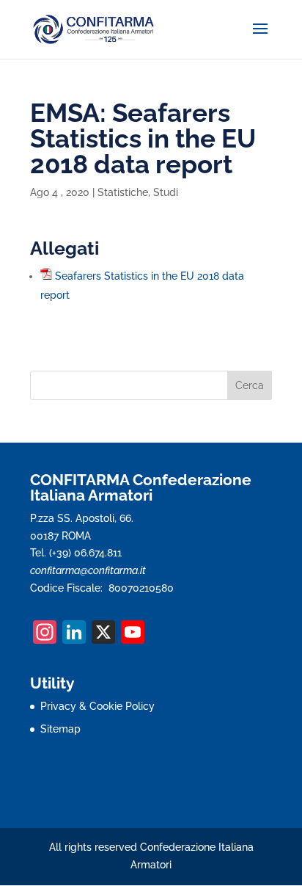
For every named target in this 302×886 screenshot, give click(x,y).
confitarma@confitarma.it (88, 570)
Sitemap (60, 729)
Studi (165, 192)
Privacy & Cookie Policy (97, 706)
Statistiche (122, 192)
